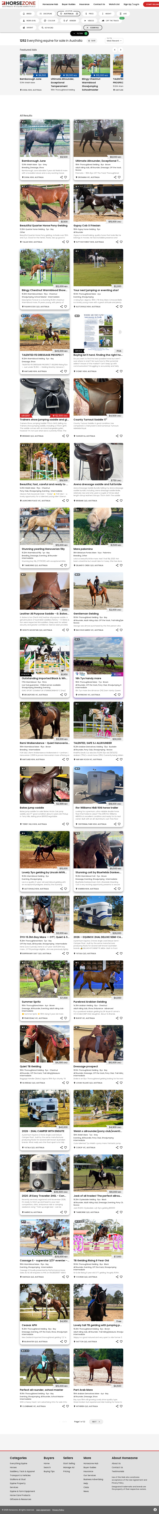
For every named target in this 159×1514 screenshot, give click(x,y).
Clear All (94, 27)
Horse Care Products (20, 1495)
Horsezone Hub (50, 4)
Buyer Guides (68, 4)
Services (14, 1487)
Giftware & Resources (20, 1499)
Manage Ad (68, 1467)
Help (85, 1483)
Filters (81, 33)
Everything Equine (18, 1463)
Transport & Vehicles (20, 1475)
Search (47, 1467)
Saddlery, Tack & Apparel (22, 1471)
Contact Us (99, 4)
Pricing (66, 1471)
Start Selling (69, 1463)
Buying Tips (49, 1471)
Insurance (84, 4)
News (86, 1491)
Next (94, 1421)
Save (93, 40)
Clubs (86, 1487)
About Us (116, 1463)
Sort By (109, 38)
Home (47, 1463)
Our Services (89, 1475)
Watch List (114, 4)
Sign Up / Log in (131, 4)
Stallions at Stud (17, 1479)
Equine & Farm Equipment (22, 1491)
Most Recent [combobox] (113, 40)
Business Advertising (93, 1479)
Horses (13, 1467)
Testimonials (118, 1471)
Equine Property (18, 1483)
